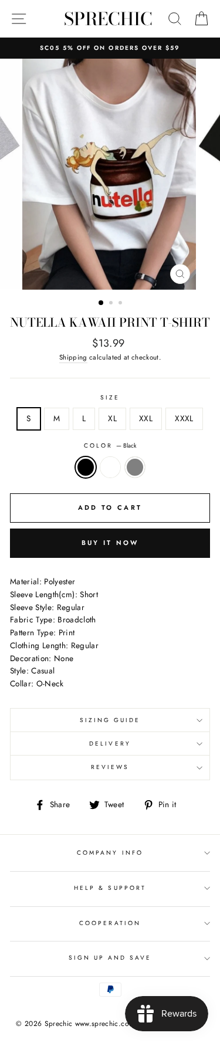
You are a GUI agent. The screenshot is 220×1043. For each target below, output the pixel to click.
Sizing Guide (110, 720)
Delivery (109, 743)
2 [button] (112, 304)
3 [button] (121, 304)
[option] (110, 48)
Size (110, 397)
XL (112, 418)
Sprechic (108, 18)
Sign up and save (110, 957)
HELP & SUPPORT (110, 887)
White (110, 467)
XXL (146, 418)
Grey (135, 467)
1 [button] (101, 303)
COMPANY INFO (110, 852)
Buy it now (110, 542)
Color (110, 445)
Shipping (73, 357)
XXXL (184, 418)
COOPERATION (110, 923)
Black (86, 467)
